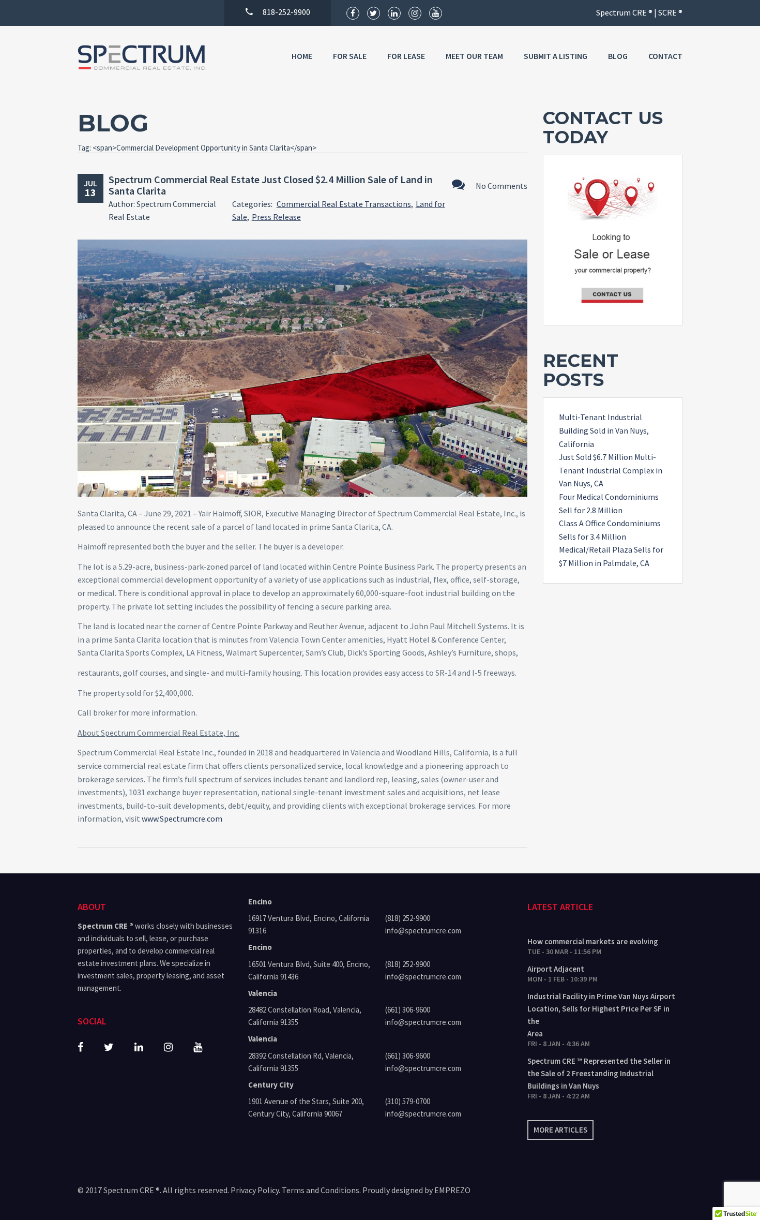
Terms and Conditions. (321, 1190)
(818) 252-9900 (407, 918)
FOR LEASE (406, 56)
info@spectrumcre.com (423, 930)
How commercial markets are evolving (592, 941)
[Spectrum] (142, 57)
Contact (665, 56)
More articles (560, 1130)
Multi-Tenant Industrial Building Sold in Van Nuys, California (604, 430)
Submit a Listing (555, 56)
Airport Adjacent (555, 969)
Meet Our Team (474, 56)
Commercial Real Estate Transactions (344, 204)
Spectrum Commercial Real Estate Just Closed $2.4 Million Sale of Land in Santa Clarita (271, 185)
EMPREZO (452, 1190)
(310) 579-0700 (407, 1101)
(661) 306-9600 (407, 1010)
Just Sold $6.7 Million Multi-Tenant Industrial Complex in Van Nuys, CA (610, 470)
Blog (618, 56)
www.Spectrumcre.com (182, 818)
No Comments (501, 186)
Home (302, 56)
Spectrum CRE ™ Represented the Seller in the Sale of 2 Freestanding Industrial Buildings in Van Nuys (599, 1073)
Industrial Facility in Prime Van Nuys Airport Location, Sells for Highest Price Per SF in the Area (601, 1014)
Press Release (276, 217)
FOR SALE (350, 56)
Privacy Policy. (255, 1190)
